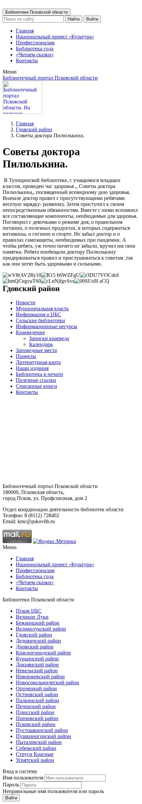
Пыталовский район (39, 742)
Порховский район (37, 718)
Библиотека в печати (39, 374)
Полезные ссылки (36, 380)
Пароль (11, 784)
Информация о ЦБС (38, 314)
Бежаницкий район (37, 623)
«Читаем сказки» (35, 54)
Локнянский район (37, 664)
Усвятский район (35, 760)
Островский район (37, 694)
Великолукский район (41, 629)
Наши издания (32, 368)
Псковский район (35, 724)
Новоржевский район (40, 676)
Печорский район (36, 706)
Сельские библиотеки (40, 320)
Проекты (26, 356)
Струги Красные (34, 754)
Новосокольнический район (47, 682)
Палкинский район (37, 700)
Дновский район (34, 646)
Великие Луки (32, 617)
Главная (25, 30)
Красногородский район (43, 652)
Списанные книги (36, 386)
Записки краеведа (49, 338)
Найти (74, 19)
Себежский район (36, 748)
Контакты (27, 60)
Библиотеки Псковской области (36, 12)
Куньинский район (37, 658)
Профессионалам (35, 42)
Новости (25, 302)
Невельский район (37, 670)
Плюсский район (35, 712)
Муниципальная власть (42, 308)
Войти (92, 19)
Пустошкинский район (42, 730)
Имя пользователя (23, 777)
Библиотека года (34, 48)
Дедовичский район (38, 641)
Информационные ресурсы (46, 326)
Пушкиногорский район (43, 736)
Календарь (41, 344)
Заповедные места (36, 350)
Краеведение (30, 332)
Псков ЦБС (29, 611)
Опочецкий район (36, 688)
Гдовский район (34, 129)
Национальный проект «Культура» (55, 36)
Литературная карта (38, 362)
